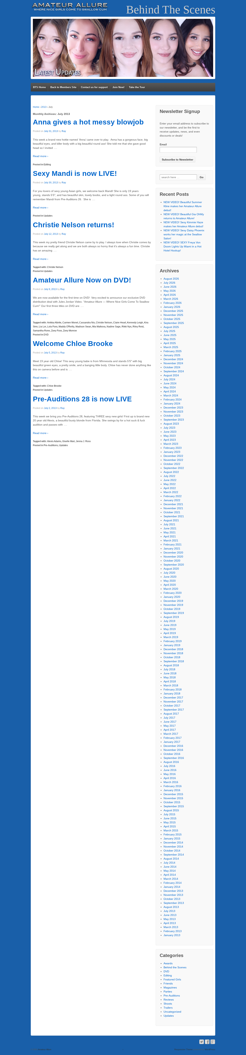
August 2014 (171, 858)
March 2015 (171, 830)
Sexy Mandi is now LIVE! (75, 173)
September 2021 (174, 516)
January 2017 (172, 741)
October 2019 (172, 608)
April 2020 (170, 584)
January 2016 (172, 790)
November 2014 (173, 846)
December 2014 (173, 842)
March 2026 (171, 298)
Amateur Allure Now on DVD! (82, 280)
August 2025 (171, 327)
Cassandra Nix (87, 322)
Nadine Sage (114, 326)
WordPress (210, 1049)
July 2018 (169, 669)
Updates (48, 215)
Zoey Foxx (56, 330)
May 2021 (170, 532)
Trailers (168, 1007)
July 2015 (169, 814)
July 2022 (169, 476)
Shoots (168, 1003)
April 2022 (170, 488)
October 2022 (172, 463)
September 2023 (174, 419)
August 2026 (171, 278)
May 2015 (170, 822)
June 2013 (170, 915)
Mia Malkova (99, 326)
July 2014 (169, 862)
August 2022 (171, 472)
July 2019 (169, 621)
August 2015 (171, 810)
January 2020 (172, 596)
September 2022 (174, 467)
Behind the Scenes (175, 967)
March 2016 (171, 782)
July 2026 (169, 282)
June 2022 (170, 480)
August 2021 (171, 520)
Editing (47, 164)
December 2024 (173, 359)
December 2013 (173, 890)
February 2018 (173, 689)
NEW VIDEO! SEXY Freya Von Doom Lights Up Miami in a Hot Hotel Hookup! (182, 246)
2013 (44, 107)
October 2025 (172, 318)
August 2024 (171, 375)
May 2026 (170, 290)
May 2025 (170, 339)
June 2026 (170, 286)
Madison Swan (83, 326)
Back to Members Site (63, 87)
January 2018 (172, 693)
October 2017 (172, 705)
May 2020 (170, 580)
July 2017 (169, 717)
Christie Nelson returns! (73, 225)
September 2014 (174, 854)
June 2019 (170, 625)
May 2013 (170, 919)
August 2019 (171, 617)
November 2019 (173, 604)
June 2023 (170, 431)
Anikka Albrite (54, 322)
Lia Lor (42, 326)
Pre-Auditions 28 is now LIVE (82, 399)
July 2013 (169, 911)
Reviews (169, 999)
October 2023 (172, 415)
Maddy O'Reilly (66, 326)
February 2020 (173, 592)
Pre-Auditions (51, 445)
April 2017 (170, 729)
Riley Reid (138, 326)
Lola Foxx (52, 326)
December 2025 (173, 310)
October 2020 (172, 560)
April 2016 (170, 778)
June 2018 (170, 673)
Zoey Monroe (70, 330)
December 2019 (173, 600)
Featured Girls (172, 979)
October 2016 (172, 753)
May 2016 (170, 774)
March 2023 (171, 443)
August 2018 (171, 665)
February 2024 (173, 399)
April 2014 (170, 874)
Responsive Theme (183, 1049)
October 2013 (172, 898)
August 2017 (171, 713)
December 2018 (173, 649)
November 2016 (173, 749)
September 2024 (174, 371)
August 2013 (171, 906)
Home (36, 107)
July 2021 (169, 524)
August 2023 (171, 423)
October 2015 (172, 802)
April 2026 (170, 294)
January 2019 (172, 645)
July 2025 (169, 331)
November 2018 (173, 653)
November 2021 (173, 508)
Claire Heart (119, 322)
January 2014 (172, 886)
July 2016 (169, 766)
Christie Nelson (55, 267)
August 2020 (171, 568)
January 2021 (172, 548)
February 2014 (173, 882)
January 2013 (172, 935)
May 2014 (170, 870)
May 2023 (170, 435)
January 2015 (172, 838)
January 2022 (172, 500)
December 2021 (173, 504)
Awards (168, 963)
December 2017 (173, 697)
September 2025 (174, 322)
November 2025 (173, 314)
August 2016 (171, 761)
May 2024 (170, 387)
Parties (168, 991)
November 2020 (173, 556)
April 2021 (170, 536)
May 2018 (170, 677)
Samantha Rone (41, 330)
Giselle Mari (68, 441)
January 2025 (172, 355)
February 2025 (173, 351)
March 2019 (171, 637)
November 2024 (173, 363)
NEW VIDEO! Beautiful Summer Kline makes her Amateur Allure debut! (183, 206)
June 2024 (170, 383)
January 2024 (172, 403)
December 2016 (173, 745)
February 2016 (173, 786)
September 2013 (174, 902)
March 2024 (171, 395)
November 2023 (173, 411)
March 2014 (171, 878)
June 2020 (170, 576)
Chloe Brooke (54, 386)
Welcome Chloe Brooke (73, 344)
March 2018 (171, 685)
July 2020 (169, 572)
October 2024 (172, 367)
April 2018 (170, 681)
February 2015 (173, 834)
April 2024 (170, 391)
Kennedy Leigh (135, 322)
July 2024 (169, 379)
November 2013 (173, 894)
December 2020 (173, 552)
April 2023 (170, 439)
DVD (46, 334)
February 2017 (173, 737)
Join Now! (118, 87)
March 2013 (171, 927)
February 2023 (173, 447)
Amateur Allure (44, 1049)
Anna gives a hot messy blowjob (88, 122)
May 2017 (170, 725)
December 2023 (173, 407)
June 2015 (170, 818)
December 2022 (173, 455)
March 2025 (171, 347)
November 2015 (173, 798)
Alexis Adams (54, 441)
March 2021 (171, 540)
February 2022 (173, 496)
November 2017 (173, 701)
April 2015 (170, 826)
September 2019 (174, 612)
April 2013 (170, 923)
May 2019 (170, 629)
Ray (64, 131)
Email (163, 144)
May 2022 (170, 484)
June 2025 (170, 335)
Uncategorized (172, 1011)
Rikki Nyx (126, 326)
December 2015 (173, 794)
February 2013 (173, 931)
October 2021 (172, 512)
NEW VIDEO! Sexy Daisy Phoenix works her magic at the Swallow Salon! (184, 234)
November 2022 (173, 459)
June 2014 (170, 866)
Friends (168, 983)
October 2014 (172, 850)
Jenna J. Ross (83, 441)
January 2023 (172, 451)
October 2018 (172, 657)
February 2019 (173, 641)
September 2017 (174, 709)
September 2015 (174, 806)
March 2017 (171, 733)
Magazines (170, 987)
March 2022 (171, 492)
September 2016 (174, 757)
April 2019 (170, 633)
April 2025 (170, 343)
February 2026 (173, 302)
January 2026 (172, 306)
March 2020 (171, 588)
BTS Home (39, 87)
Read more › (40, 156)
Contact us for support (94, 87)
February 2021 (173, 544)
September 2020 (174, 564)
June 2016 (170, 770)
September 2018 (174, 661)
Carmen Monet (70, 322)
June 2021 (170, 528)
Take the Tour (137, 87)
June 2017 (170, 721)
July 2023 (169, 427)
